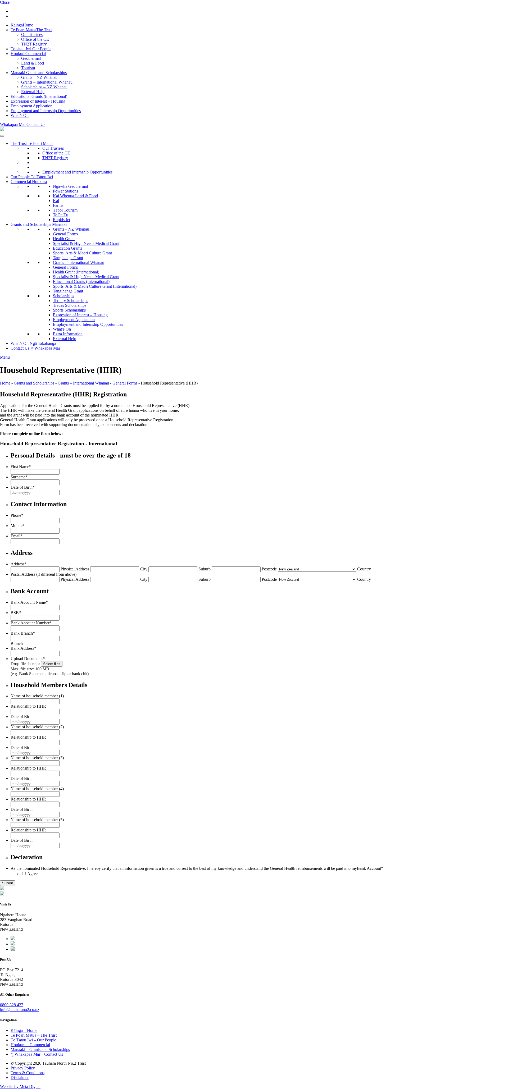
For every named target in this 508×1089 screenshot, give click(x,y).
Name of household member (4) (37, 788)
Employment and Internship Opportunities (46, 110)
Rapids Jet (61, 219)
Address (18, 564)
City (143, 569)
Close (5, 2)
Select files (51, 664)
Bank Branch (23, 633)
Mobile (18, 525)
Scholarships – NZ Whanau (44, 87)
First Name (21, 466)
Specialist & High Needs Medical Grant (86, 243)
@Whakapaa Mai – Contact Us (37, 1054)
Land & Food (32, 63)
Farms (58, 205)
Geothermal (31, 58)
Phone (17, 515)
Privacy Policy (23, 1068)
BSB (16, 612)
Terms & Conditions (27, 1072)
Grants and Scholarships (39, 72)
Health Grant (64, 238)
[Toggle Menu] (2, 136)
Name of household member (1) (37, 696)
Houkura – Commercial (30, 1044)
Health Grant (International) (76, 272)
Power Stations (65, 191)
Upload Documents (28, 658)
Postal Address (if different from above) (43, 574)
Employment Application (31, 106)
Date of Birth (23, 487)
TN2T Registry (34, 44)
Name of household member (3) (37, 758)
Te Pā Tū (60, 215)
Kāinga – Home (24, 1030)
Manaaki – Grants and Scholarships (40, 1049)
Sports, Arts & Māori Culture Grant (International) (95, 286)
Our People (31, 49)
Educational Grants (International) (39, 96)
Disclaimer (20, 1077)
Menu (5, 357)
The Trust (31, 30)
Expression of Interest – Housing (38, 101)
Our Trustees (32, 34)
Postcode (269, 569)
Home (22, 25)
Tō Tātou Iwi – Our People (33, 1040)
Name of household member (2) (37, 727)
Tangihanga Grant (68, 257)
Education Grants (67, 248)
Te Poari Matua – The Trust (34, 1035)
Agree (32, 873)
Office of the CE (35, 39)
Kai (56, 200)
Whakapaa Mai (22, 124)
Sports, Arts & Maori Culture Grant (82, 253)
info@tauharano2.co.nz (19, 1009)
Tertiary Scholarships (70, 300)
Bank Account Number (31, 623)
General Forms (65, 234)
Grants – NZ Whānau (39, 77)
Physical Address (75, 569)
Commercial (28, 53)
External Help (32, 91)
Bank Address (23, 648)
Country (364, 569)
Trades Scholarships (69, 305)
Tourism (28, 68)
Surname (19, 477)
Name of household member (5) (37, 819)
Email (16, 536)
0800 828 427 (11, 1005)
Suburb (204, 569)
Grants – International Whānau (46, 82)
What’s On (20, 115)
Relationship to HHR (28, 706)
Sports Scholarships (69, 310)
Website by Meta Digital (20, 1086)
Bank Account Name (29, 602)
